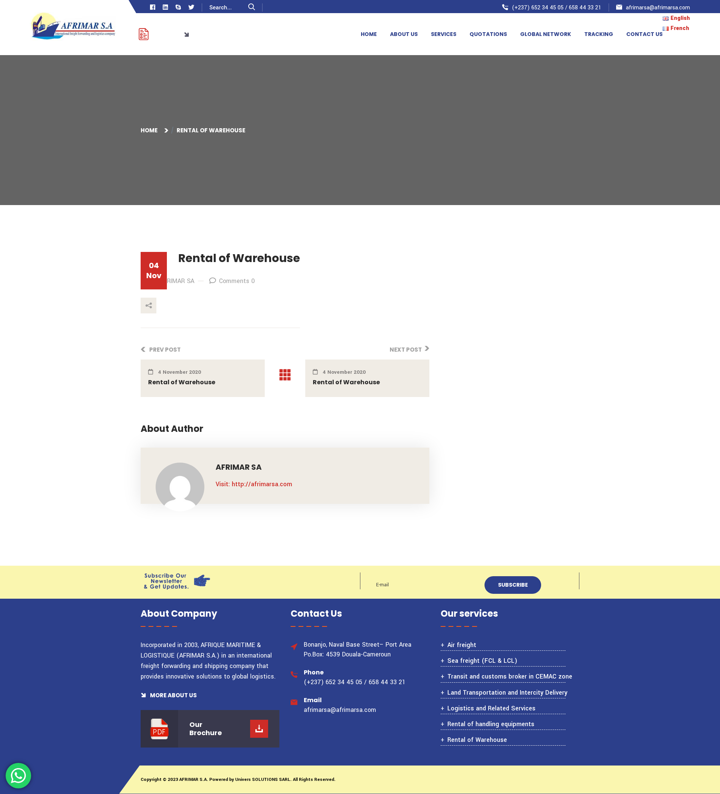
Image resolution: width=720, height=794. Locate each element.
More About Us (173, 695)
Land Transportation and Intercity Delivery (507, 692)
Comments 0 (237, 281)
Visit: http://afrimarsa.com (254, 484)
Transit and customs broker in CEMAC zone (509, 676)
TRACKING (598, 34)
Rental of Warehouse (181, 382)
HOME (369, 34)
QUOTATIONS (488, 34)
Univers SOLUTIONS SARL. (263, 779)
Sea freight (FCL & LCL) (482, 660)
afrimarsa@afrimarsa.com (658, 8)
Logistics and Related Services (491, 708)
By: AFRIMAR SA (172, 281)
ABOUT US (404, 34)
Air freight (461, 645)
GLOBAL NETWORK (545, 34)
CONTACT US (644, 34)
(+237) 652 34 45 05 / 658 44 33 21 (556, 8)
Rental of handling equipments (490, 724)
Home (150, 130)
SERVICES (443, 34)
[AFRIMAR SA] (73, 27)
